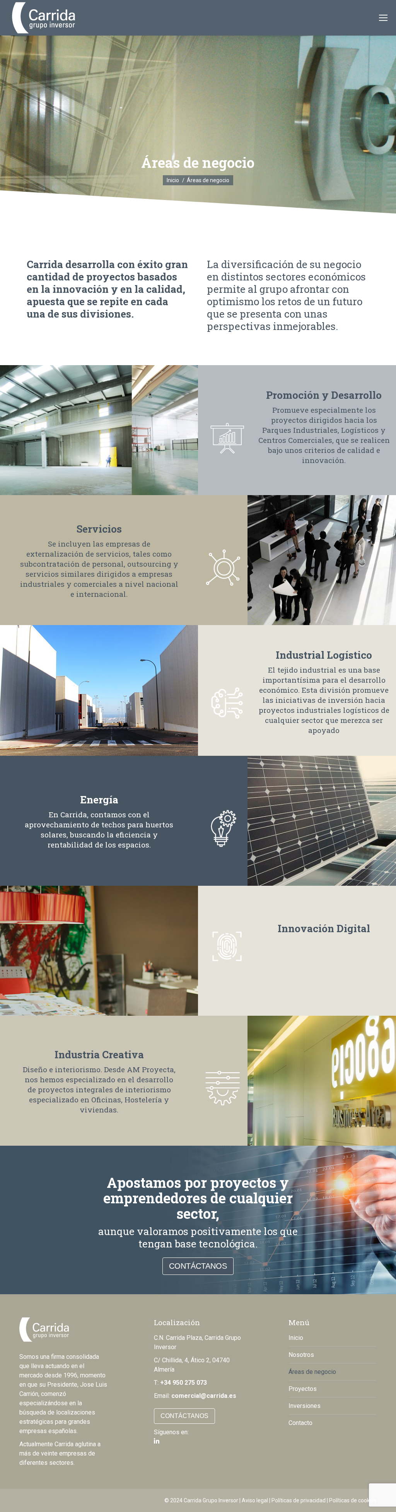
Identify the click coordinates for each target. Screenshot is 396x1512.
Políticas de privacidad (298, 1500)
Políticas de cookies (353, 1500)
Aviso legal (255, 1500)
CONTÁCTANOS (198, 1266)
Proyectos (302, 1388)
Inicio (295, 1337)
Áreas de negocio (312, 1371)
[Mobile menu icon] (383, 18)
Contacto (300, 1423)
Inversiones (304, 1405)
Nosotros (301, 1354)
